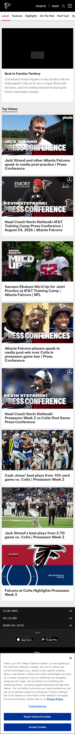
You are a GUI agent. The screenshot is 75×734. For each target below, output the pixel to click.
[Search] (63, 5)
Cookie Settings (37, 706)
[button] (37, 57)
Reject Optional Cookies (37, 716)
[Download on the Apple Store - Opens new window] (24, 640)
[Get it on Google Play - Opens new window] (49, 641)
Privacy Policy (24, 699)
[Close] (71, 658)
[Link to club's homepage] (7, 4)
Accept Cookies (37, 727)
